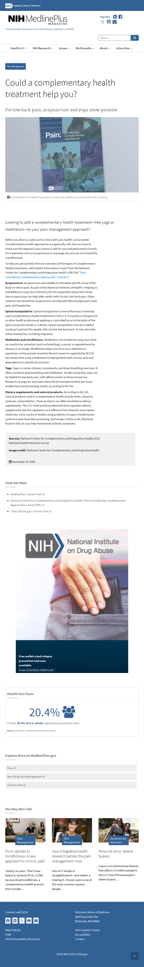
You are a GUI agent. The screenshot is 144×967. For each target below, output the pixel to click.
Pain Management (15, 66)
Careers (80, 939)
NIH (66, 954)
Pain (10, 768)
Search (135, 38)
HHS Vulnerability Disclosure (22, 939)
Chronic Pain (15, 785)
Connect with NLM (16, 912)
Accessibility (82, 934)
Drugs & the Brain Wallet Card (36, 670)
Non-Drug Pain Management (24, 776)
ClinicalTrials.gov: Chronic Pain (29, 511)
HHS (73, 954)
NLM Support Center (87, 930)
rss (114, 16)
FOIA (8, 934)
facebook (119, 16)
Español (105, 16)
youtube (108, 21)
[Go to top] (135, 956)
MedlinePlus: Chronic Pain (26, 494)
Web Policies (13, 930)
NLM (59, 954)
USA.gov (82, 954)
